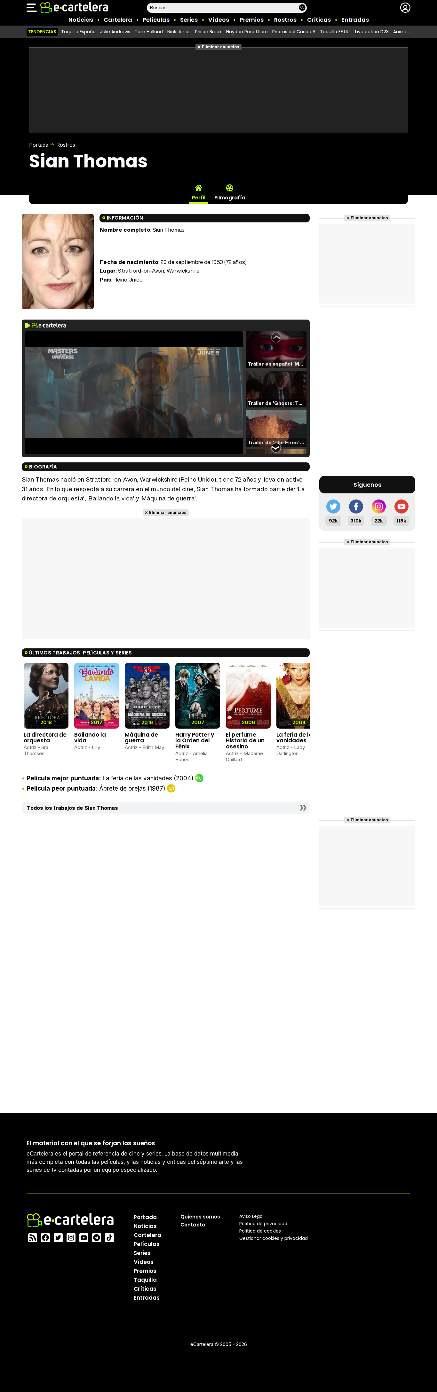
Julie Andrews (115, 31)
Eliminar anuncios (220, 46)
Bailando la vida (90, 738)
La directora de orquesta (45, 738)
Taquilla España (78, 31)
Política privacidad (263, 1223)
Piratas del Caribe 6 (293, 31)
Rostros (285, 20)
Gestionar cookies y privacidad (273, 1238)
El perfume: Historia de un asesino (245, 740)
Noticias (80, 20)
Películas (156, 20)
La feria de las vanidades (296, 738)
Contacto (192, 1224)
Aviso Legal (251, 1216)
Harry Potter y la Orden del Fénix (194, 740)
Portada (38, 145)
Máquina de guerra (141, 738)
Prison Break (208, 31)
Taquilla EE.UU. (335, 31)
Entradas (355, 20)
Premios (252, 20)
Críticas (319, 20)
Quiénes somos (200, 1216)
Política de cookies (260, 1231)
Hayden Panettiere (247, 31)
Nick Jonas (179, 31)
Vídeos (218, 20)
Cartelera (118, 20)
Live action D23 (372, 31)
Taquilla (145, 1280)
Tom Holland (149, 31)
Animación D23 (410, 31)
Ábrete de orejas (122, 788)
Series (189, 20)
